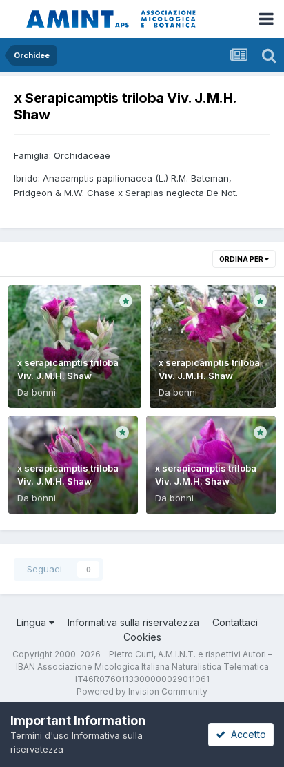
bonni (44, 392)
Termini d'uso (39, 735)
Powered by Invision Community (142, 691)
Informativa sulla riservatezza (133, 622)
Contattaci (235, 622)
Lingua (33, 622)
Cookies (142, 637)
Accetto (245, 734)
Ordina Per (242, 259)
